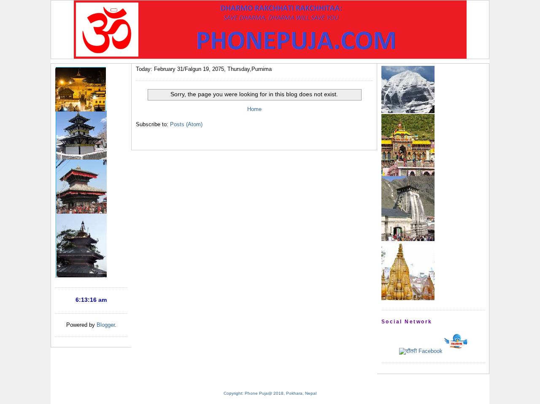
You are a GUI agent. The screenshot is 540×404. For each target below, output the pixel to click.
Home (254, 109)
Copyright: (233, 393)
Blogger (106, 325)
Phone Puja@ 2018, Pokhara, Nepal (280, 393)
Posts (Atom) (186, 124)
